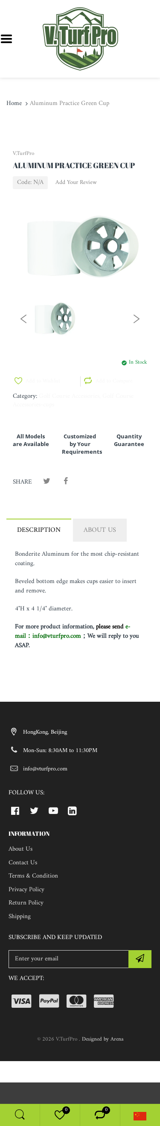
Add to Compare (114, 381)
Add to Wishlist (43, 381)
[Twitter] (46, 482)
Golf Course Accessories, (70, 396)
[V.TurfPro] (80, 38)
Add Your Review (76, 182)
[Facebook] (65, 482)
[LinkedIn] (72, 810)
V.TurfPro (23, 153)
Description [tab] (39, 530)
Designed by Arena (102, 1039)
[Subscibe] (139, 959)
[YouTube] (53, 810)
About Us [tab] (100, 530)
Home (14, 103)
